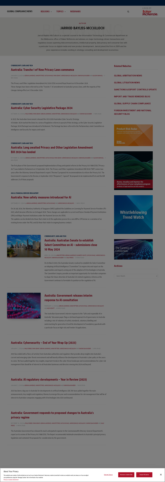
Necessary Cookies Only (126, 475)
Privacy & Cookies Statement (11, 480)
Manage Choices (108, 475)
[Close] (161, 474)
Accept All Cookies (144, 475)
